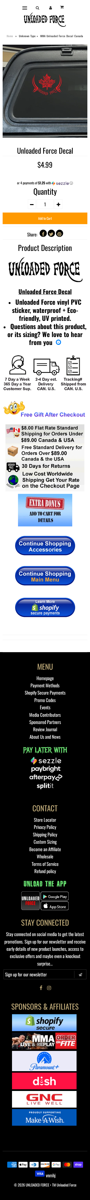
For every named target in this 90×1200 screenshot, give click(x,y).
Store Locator (45, 819)
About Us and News (45, 736)
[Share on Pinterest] (59, 233)
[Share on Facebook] (43, 233)
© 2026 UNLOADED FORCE (31, 1184)
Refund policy (45, 871)
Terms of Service (45, 863)
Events (45, 707)
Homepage (45, 678)
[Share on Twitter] (51, 233)
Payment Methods (45, 685)
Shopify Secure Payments (45, 692)
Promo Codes (45, 700)
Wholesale (45, 856)
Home (10, 36)
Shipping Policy (45, 834)
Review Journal (45, 729)
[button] (45, 183)
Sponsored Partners (45, 721)
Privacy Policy (45, 826)
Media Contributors (45, 714)
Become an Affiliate (45, 849)
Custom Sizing (45, 841)
